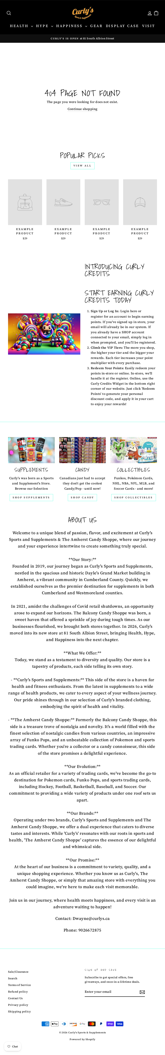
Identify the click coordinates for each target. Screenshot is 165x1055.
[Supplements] (31, 450)
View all (82, 165)
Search (12, 978)
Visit (148, 25)
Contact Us (15, 998)
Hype (43, 25)
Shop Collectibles (133, 497)
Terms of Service (19, 985)
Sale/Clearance (18, 972)
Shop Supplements (31, 497)
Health (20, 25)
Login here (128, 311)
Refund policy (18, 992)
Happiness (70, 25)
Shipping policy (19, 1011)
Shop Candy (82, 497)
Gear (96, 25)
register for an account (109, 316)
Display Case (122, 25)
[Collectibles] (133, 450)
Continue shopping (83, 109)
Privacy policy (18, 1005)
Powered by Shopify (82, 1039)
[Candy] (82, 450)
